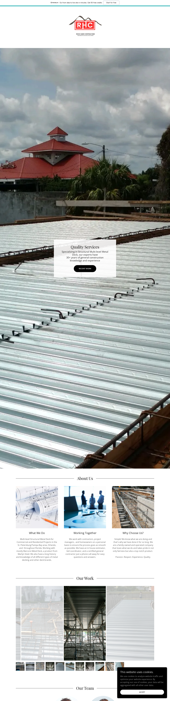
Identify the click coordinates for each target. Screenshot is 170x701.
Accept (142, 692)
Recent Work (85, 268)
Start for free (111, 3)
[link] (85, 25)
